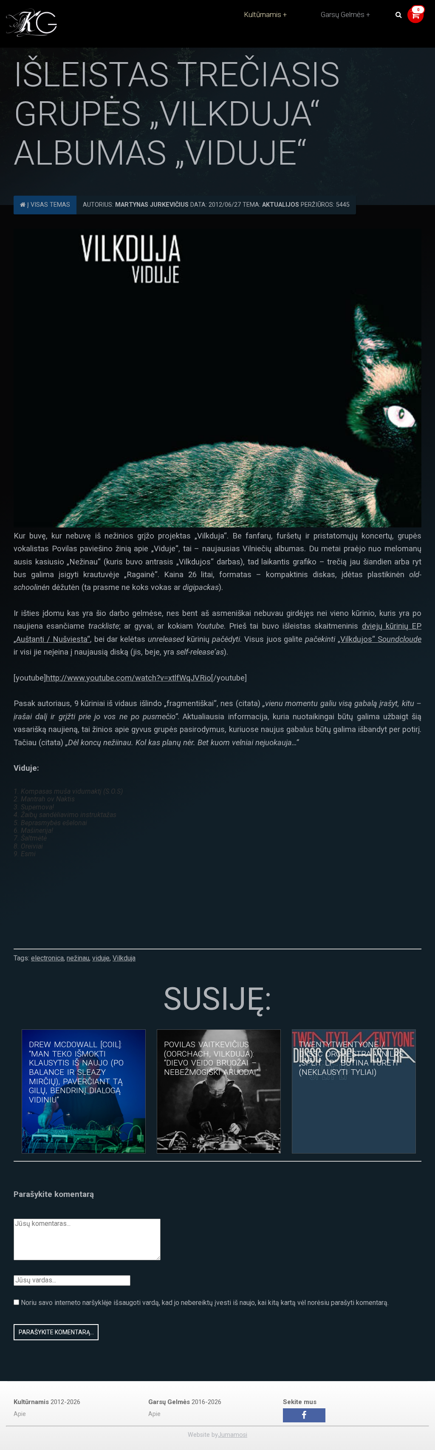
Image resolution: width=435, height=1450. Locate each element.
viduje (101, 958)
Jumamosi (232, 1435)
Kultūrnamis (262, 14)
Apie (20, 1414)
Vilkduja (124, 958)
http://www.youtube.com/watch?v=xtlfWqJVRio (128, 677)
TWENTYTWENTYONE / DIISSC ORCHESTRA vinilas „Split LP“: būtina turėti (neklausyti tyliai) (351, 1058)
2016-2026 (184, 1402)
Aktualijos (280, 204)
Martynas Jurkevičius (152, 204)
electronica (47, 958)
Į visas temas (47, 204)
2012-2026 (47, 1402)
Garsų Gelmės (342, 14)
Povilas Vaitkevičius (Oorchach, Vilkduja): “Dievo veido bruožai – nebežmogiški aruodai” (211, 1058)
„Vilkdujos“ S (379, 639)
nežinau (78, 958)
